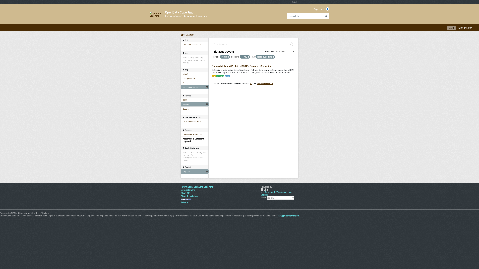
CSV (213, 76)
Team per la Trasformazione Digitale (276, 193)
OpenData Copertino (186, 14)
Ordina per (269, 51)
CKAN (265, 189)
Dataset (190, 34)
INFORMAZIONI (465, 28)
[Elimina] (228, 57)
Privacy (184, 202)
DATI (451, 28)
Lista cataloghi (188, 190)
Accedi (294, 2)
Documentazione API (265, 83)
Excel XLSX (220, 76)
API (251, 83)
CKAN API (185, 193)
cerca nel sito (294, 16)
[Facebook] (327, 9)
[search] (291, 44)
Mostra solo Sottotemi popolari (193, 140)
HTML (227, 76)
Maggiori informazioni (288, 215)
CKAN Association (189, 196)
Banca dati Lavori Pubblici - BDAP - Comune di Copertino (242, 66)
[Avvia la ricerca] (326, 16)
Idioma (263, 197)
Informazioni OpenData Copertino (197, 186)
